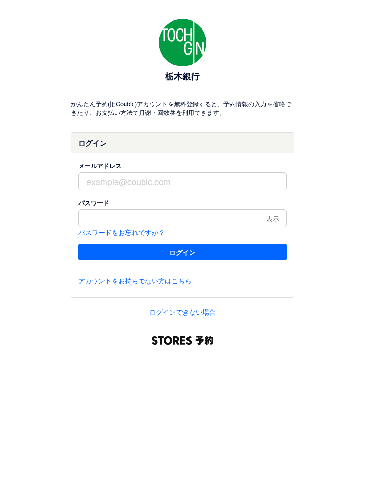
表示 (273, 218)
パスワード (93, 202)
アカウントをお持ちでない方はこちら (135, 280)
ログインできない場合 (182, 312)
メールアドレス (100, 165)
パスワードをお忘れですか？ (121, 232)
